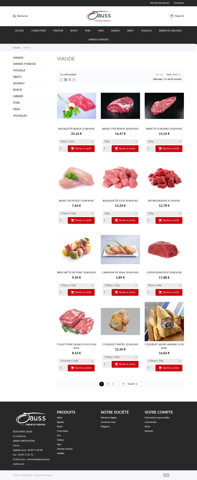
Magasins (105, 427)
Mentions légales (109, 418)
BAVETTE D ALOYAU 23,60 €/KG (164, 129)
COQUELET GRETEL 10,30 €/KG (120, 344)
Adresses (149, 431)
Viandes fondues (98, 40)
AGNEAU (18, 83)
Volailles (146, 31)
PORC (16, 103)
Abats (130, 31)
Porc (88, 31)
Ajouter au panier (81, 149)
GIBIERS (18, 96)
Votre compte (159, 412)
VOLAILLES (20, 115)
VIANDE (18, 58)
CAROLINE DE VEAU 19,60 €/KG (120, 272)
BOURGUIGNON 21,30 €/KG (164, 200)
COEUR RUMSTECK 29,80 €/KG (164, 272)
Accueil (19, 31)
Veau (101, 31)
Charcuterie (38, 31)
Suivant (133, 384)
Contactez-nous (108, 422)
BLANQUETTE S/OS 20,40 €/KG (120, 200)
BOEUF (17, 90)
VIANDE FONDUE (24, 64)
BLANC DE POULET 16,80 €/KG (76, 200)
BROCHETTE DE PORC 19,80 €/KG (76, 272)
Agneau (115, 31)
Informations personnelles (157, 418)
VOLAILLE (19, 70)
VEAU (16, 109)
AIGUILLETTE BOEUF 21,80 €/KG (76, 129)
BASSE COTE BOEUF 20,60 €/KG (120, 129)
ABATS (17, 77)
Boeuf (74, 31)
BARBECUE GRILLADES (170, 31)
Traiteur (58, 31)
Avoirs (147, 427)
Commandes (151, 422)
